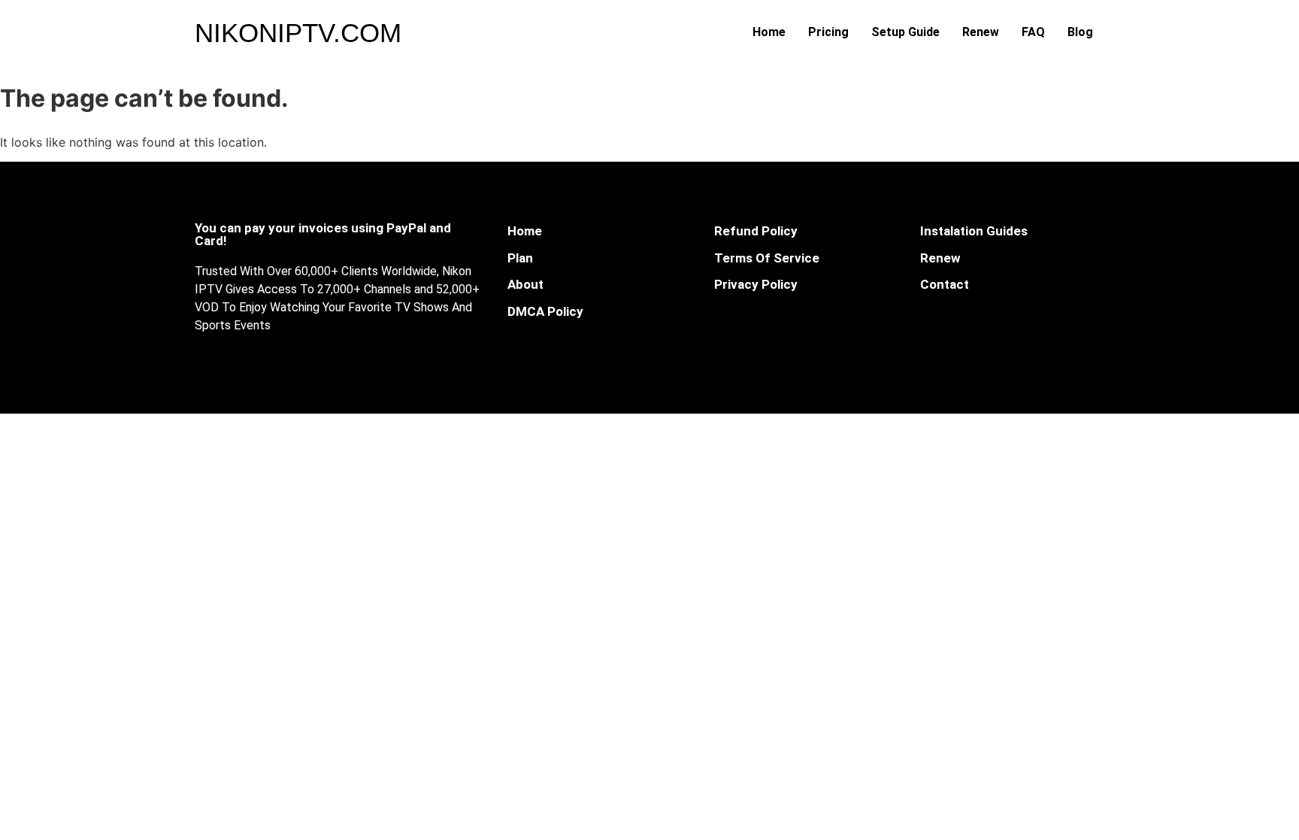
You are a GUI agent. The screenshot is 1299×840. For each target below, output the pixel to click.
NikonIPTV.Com (298, 32)
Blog (1080, 32)
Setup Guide (905, 32)
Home (769, 32)
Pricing (828, 32)
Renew (980, 32)
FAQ (1033, 32)
